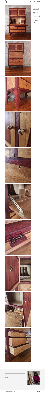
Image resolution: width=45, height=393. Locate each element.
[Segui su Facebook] (37, 391)
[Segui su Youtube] (38, 391)
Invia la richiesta (22, 386)
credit (8, 391)
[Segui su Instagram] (39, 391)
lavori (32, 1)
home (30, 1)
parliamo (35, 1)
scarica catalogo (38, 1)
